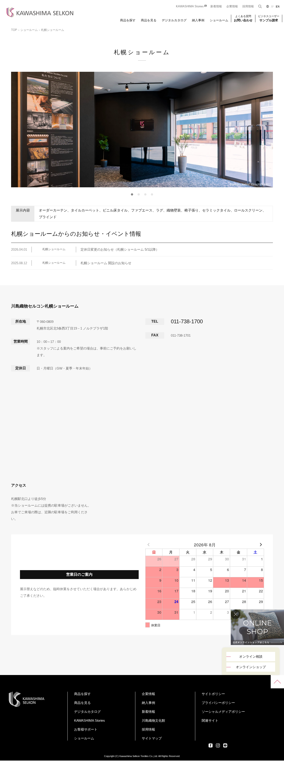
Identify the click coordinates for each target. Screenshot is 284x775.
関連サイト (210, 720)
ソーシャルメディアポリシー (223, 711)
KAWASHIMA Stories (190, 6)
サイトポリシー (213, 694)
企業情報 (232, 6)
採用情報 (248, 6)
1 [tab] (132, 194)
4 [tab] (152, 194)
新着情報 (216, 6)
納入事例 (198, 20)
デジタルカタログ (174, 20)
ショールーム (219, 20)
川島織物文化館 (153, 720)
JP (272, 6)
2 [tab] (139, 194)
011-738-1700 (187, 321)
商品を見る (148, 20)
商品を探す (128, 20)
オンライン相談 (250, 656)
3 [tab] (145, 194)
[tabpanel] (142, 129)
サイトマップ (152, 738)
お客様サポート (85, 729)
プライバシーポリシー (218, 703)
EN (278, 6)
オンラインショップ (251, 667)
